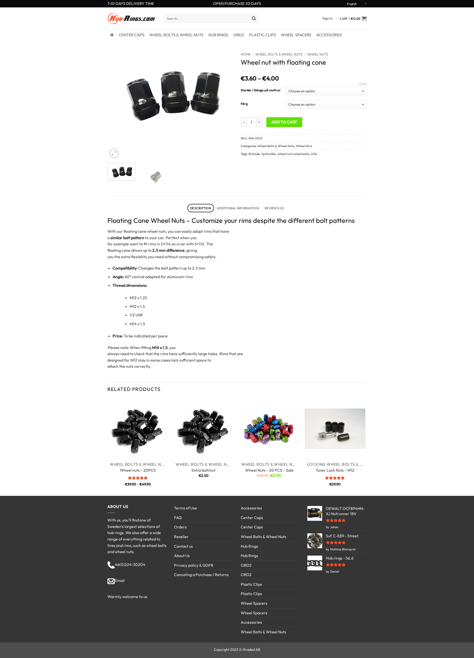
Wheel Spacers (296, 34)
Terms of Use (185, 507)
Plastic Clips (262, 34)
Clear (362, 84)
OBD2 (238, 34)
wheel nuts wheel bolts (293, 154)
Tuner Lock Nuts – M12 (335, 470)
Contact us (183, 546)
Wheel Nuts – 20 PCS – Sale (269, 470)
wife (314, 154)
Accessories (329, 34)
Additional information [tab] (238, 208)
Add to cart (284, 121)
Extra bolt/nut (204, 470)
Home (246, 54)
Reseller (181, 536)
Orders (180, 526)
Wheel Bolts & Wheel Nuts (176, 34)
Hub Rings (218, 34)
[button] (353, 18)
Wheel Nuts (317, 54)
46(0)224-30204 (130, 564)
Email (120, 580)
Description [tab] (200, 208)
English (352, 4)
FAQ (178, 517)
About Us (182, 555)
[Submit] (254, 18)
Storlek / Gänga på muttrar (261, 90)
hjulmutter (269, 154)
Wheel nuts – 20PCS (138, 470)
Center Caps (131, 34)
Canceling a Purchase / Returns (201, 574)
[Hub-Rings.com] (111, 35)
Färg (244, 104)
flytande (254, 154)
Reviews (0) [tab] (274, 208)
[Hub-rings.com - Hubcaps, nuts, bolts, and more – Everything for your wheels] (132, 18)
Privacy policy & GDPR (193, 565)
